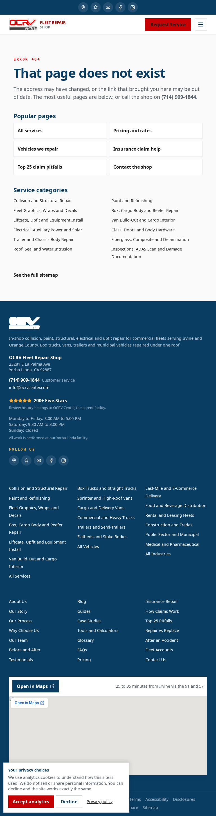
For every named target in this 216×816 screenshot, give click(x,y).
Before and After (24, 649)
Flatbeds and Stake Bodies (102, 536)
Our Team (18, 640)
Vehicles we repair (38, 149)
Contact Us (155, 659)
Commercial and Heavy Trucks (106, 517)
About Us (18, 601)
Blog (81, 601)
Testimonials (21, 659)
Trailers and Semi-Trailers (101, 527)
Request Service (168, 24)
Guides (84, 611)
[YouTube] (108, 7)
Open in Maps (32, 686)
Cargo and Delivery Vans (100, 507)
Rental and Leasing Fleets (169, 515)
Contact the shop (132, 167)
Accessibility (156, 799)
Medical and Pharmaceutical (172, 544)
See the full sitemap (36, 275)
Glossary (85, 640)
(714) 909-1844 (178, 96)
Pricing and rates (132, 131)
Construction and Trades (168, 524)
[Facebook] (120, 7)
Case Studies (89, 620)
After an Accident (161, 640)
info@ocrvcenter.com (29, 387)
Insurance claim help (137, 149)
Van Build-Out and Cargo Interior (143, 220)
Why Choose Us (24, 630)
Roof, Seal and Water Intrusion (43, 249)
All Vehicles (88, 546)
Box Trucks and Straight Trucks (106, 488)
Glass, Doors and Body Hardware (143, 229)
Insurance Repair (161, 601)
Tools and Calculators (97, 630)
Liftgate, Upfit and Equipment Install (48, 220)
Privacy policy (99, 801)
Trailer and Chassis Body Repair (44, 239)
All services (30, 131)
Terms (135, 799)
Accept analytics (31, 802)
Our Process (20, 620)
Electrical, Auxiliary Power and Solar (48, 229)
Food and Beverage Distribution (175, 505)
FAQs (82, 649)
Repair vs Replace (162, 630)
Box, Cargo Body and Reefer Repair (145, 210)
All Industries (158, 553)
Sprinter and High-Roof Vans (104, 498)
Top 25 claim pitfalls (40, 167)
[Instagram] (133, 7)
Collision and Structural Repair (43, 200)
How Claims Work (162, 611)
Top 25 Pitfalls (158, 620)
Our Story (18, 611)
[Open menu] (201, 24)
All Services (19, 576)
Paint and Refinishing (131, 200)
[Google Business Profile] (83, 7)
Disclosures (184, 799)
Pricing (84, 659)
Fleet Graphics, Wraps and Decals (45, 210)
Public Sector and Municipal (172, 534)
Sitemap (150, 807)
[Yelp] (96, 7)
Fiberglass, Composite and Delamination (150, 239)
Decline (69, 802)
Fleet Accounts (159, 649)
